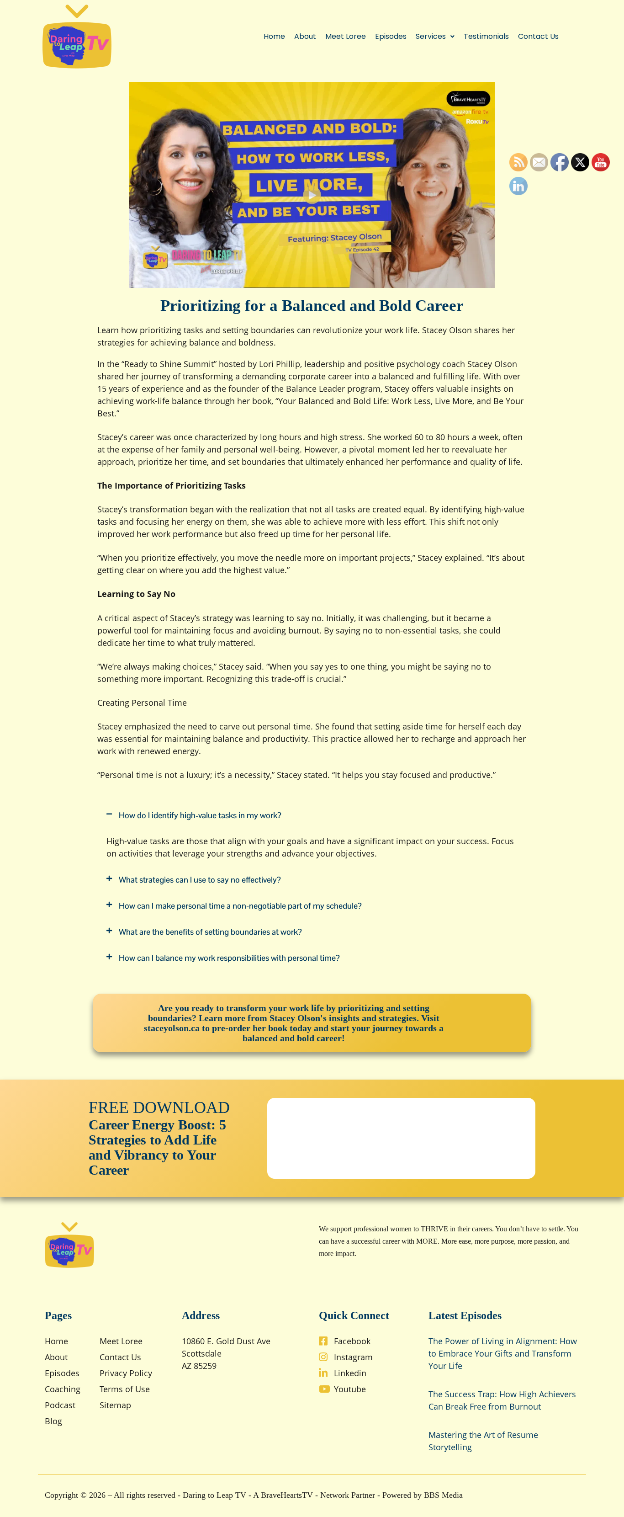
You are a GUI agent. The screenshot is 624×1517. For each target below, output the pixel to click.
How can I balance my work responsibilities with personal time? (229, 958)
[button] (435, 37)
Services (431, 36)
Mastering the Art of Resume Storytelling (483, 1441)
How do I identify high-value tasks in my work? (200, 815)
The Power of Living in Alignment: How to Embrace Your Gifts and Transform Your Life (502, 1353)
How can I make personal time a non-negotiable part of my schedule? (240, 905)
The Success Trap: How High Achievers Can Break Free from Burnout (502, 1400)
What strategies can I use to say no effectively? (200, 879)
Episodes (391, 36)
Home (274, 36)
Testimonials (486, 36)
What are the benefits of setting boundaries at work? (210, 931)
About (305, 36)
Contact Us (538, 36)
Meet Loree (345, 36)
